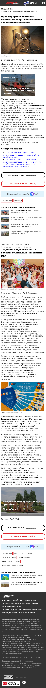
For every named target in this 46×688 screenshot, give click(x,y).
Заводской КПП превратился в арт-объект (21, 503)
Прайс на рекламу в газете (26, 600)
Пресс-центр (32, 603)
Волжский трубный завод (11, 289)
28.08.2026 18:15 (7, 245)
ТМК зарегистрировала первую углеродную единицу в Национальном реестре (26, 576)
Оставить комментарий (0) (23, 184)
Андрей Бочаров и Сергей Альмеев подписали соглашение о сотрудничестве (23, 161)
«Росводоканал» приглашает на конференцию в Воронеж (19, 165)
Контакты (6, 600)
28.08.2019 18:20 (7, 9)
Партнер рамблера (21, 677)
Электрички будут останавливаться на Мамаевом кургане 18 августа (24, 225)
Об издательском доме (13, 603)
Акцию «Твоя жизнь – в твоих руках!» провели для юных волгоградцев (26, 218)
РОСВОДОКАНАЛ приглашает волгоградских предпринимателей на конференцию (21, 155)
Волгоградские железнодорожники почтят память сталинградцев (26, 211)
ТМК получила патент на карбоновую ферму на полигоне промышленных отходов (26, 583)
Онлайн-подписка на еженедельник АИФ (22, 610)
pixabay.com (6, 56)
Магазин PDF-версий (11, 607)
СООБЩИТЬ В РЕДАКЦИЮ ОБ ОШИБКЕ (18, 613)
